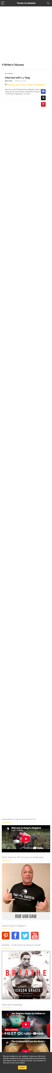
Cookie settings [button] (10, 1067)
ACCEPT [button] (22, 1067)
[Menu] (3, 3)
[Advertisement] (26, 34)
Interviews (9, 73)
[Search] (48, 3)
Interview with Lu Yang (17, 77)
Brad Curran (8, 81)
